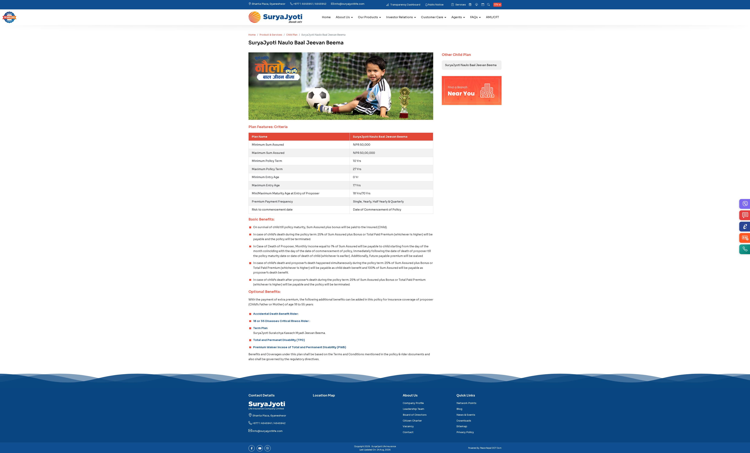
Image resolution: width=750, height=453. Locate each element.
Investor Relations (399, 17)
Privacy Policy (465, 432)
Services (460, 4)
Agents (456, 17)
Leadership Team (413, 409)
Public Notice (436, 4)
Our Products (368, 17)
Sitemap (461, 426)
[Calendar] (482, 5)
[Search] (488, 5)
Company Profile (413, 403)
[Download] (477, 5)
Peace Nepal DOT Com (491, 448)
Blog (459, 409)
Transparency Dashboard (405, 4)
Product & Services (271, 34)
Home (326, 17)
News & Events (465, 414)
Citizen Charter (412, 420)
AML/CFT (492, 17)
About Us (343, 17)
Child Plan (291, 34)
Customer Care (432, 17)
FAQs (474, 17)
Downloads (463, 420)
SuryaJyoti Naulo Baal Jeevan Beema (470, 65)
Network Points (466, 403)
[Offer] (470, 5)
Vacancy (408, 426)
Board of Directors (415, 414)
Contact (408, 432)
